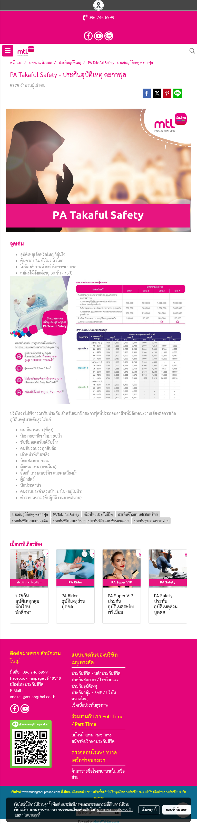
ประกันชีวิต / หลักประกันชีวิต (96, 673)
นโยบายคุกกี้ (31, 815)
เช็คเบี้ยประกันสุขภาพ (90, 705)
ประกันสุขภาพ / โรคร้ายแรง (95, 679)
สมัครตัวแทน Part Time (92, 734)
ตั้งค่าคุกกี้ (149, 809)
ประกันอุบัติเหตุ (84, 686)
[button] (190, 51)
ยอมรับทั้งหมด (177, 809)
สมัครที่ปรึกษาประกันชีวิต (93, 741)
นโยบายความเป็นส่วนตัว (115, 809)
